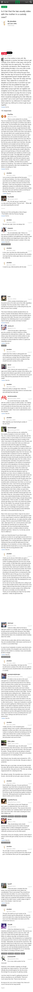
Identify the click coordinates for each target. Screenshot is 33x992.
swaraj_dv (11, 326)
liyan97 (10, 884)
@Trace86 (10, 927)
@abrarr (10, 367)
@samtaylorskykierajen (13, 676)
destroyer (10, 623)
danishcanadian (12, 396)
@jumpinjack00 (11, 959)
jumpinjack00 (11, 956)
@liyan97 (10, 886)
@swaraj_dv (11, 328)
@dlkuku (10, 821)
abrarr (9, 365)
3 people (3, 169)
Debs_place (11, 741)
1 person (5, 193)
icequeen (10, 228)
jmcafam (13, 21)
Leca (9, 296)
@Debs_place (11, 743)
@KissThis (10, 116)
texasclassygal (12, 428)
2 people (3, 215)
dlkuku (10, 819)
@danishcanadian (12, 398)
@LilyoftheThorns (12, 802)
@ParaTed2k (11, 199)
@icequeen (10, 230)
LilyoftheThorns (12, 800)
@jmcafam (10, 23)
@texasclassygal (12, 430)
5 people (3, 107)
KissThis (10, 114)
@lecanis (10, 299)
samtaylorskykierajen (14, 674)
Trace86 (10, 924)
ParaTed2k (11, 197)
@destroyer (10, 625)
